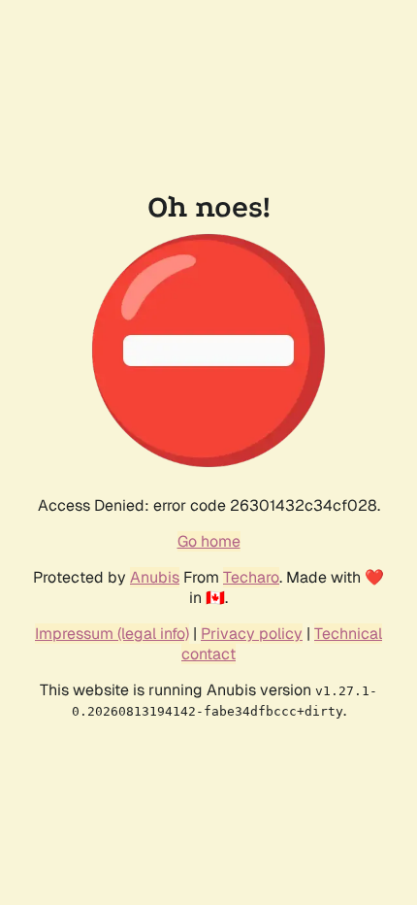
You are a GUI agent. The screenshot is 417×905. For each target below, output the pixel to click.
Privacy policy (252, 633)
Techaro (251, 577)
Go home (209, 541)
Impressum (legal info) (112, 633)
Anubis (154, 577)
